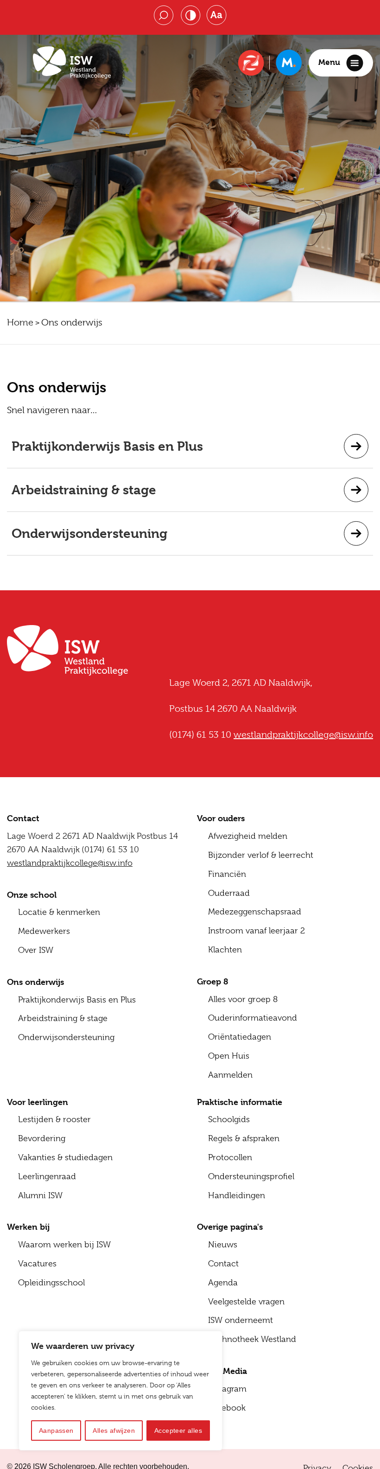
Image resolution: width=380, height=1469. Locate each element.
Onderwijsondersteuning (89, 533)
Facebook (227, 1407)
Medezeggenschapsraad (254, 911)
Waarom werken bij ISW (64, 1244)
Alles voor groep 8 (243, 999)
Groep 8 (212, 981)
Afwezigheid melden (247, 836)
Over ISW (35, 950)
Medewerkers (44, 931)
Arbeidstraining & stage (84, 490)
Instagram (227, 1388)
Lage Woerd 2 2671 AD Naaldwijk (71, 836)
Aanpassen (56, 1430)
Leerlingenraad (47, 1176)
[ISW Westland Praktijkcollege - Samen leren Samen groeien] (72, 62)
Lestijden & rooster (54, 1119)
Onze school (32, 895)
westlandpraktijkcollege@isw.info (70, 863)
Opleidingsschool (51, 1282)
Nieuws (222, 1244)
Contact (223, 1263)
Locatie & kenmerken (59, 912)
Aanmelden (230, 1074)
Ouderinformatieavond (252, 1017)
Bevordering (41, 1138)
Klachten (225, 949)
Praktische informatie (239, 1102)
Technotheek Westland (252, 1339)
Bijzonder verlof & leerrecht (260, 855)
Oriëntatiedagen (239, 1036)
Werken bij (28, 1227)
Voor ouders (221, 818)
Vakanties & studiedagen (65, 1157)
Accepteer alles (178, 1430)
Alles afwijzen (114, 1430)
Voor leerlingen (37, 1102)
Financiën (227, 874)
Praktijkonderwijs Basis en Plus (107, 446)
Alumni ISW (40, 1195)
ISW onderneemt (240, 1320)
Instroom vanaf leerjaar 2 (256, 930)
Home (20, 322)
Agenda (223, 1282)
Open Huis (228, 1055)
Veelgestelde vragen (246, 1301)
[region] (120, 1390)
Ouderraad (229, 893)
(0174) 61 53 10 (110, 849)
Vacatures (37, 1263)
